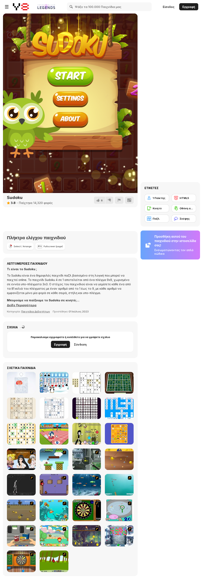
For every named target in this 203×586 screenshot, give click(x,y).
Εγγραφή (188, 7)
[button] (21, 305)
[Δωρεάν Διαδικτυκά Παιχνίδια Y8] (21, 6)
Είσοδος (168, 7)
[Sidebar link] (7, 7)
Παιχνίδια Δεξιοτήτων (35, 311)
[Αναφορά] (119, 200)
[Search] (71, 6)
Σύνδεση (80, 344)
